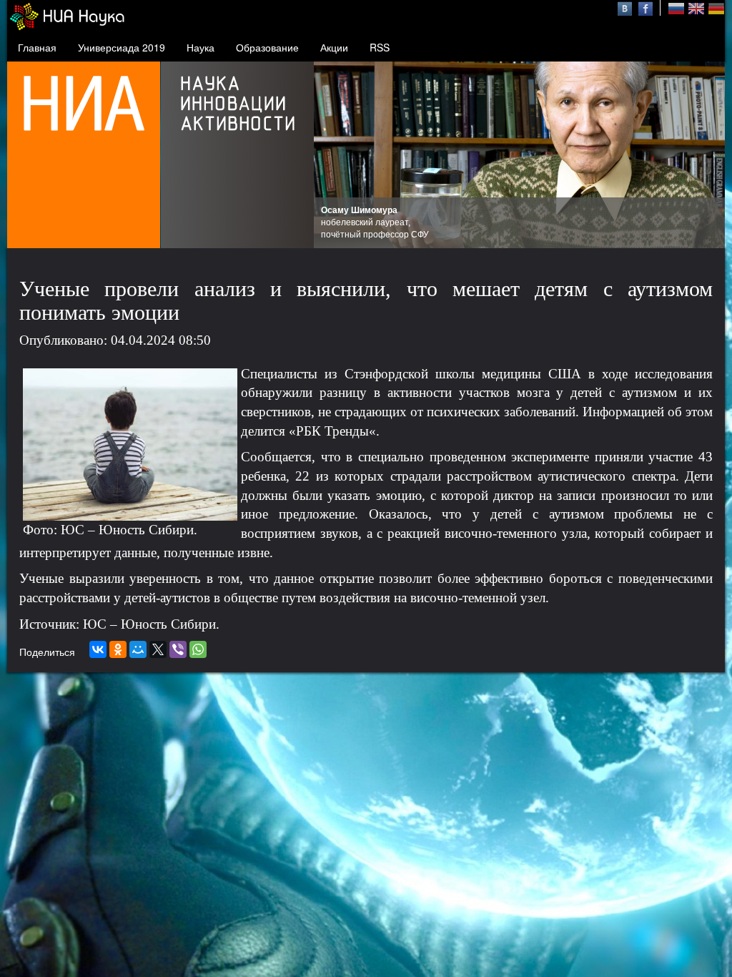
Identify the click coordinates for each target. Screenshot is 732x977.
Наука (200, 47)
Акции (334, 47)
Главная (37, 47)
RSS (380, 47)
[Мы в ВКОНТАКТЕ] (626, 7)
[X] (158, 649)
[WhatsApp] (198, 649)
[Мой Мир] (138, 649)
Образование (267, 47)
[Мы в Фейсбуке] (645, 7)
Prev (332, 155)
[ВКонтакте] (98, 649)
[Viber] (178, 649)
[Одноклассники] (118, 649)
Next (706, 155)
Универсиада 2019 (121, 47)
